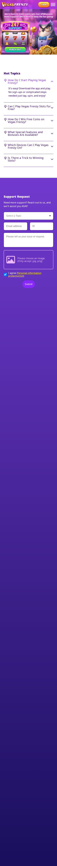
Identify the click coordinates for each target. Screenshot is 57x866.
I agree (24, 274)
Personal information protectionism (24, 274)
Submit (28, 284)
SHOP (43, 4)
